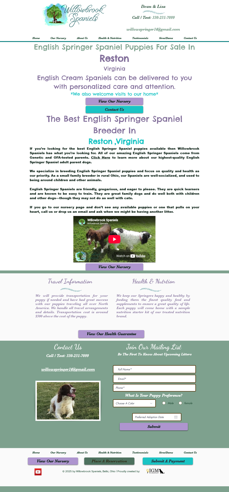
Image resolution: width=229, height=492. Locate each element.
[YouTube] (38, 471)
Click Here (100, 157)
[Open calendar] (175, 417)
